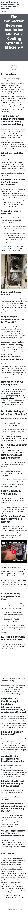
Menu (3, 11)
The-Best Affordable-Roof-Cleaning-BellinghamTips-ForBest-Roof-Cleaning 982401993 (11, 5)
